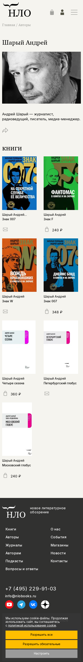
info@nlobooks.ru (20, 596)
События (58, 537)
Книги (11, 529)
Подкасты (14, 561)
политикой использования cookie (32, 625)
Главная (8, 25)
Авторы (25, 25)
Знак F (48, 219)
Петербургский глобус (60, 383)
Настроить (41, 653)
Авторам (13, 553)
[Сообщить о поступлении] (5, 230)
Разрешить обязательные (41, 644)
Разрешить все (41, 634)
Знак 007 (9, 219)
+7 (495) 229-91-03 (30, 589)
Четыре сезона (13, 383)
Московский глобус (16, 465)
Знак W (7, 301)
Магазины (60, 545)
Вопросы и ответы (22, 569)
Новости (58, 553)
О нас (55, 529)
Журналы (14, 545)
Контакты (59, 561)
